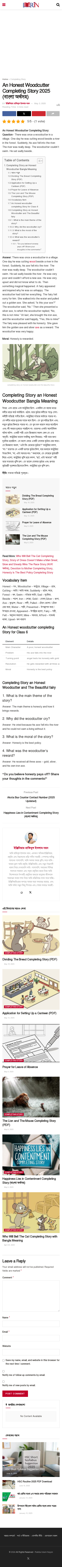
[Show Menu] (3, 4)
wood (32, 261)
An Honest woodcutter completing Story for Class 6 (24, 205)
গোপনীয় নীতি (37, 1536)
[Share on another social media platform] (53, 113)
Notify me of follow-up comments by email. (23, 1375)
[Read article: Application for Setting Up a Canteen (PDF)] (13, 513)
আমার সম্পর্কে (9, 1536)
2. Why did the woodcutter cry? (26, 227)
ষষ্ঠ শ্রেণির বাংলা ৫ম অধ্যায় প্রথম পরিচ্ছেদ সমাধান (37, 1493)
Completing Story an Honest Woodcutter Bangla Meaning (21, 167)
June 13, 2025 (11, 1474)
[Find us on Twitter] (28, 1559)
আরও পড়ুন (15, 173)
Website (6, 1346)
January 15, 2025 (25, 1513)
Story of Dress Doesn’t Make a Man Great (33, 560)
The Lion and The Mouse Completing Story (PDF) (23, 195)
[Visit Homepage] (31, 5)
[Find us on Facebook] (24, 1559)
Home (5, 79)
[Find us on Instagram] (36, 1559)
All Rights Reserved (24, 1552)
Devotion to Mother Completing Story (31, 568)
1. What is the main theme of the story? (26, 222)
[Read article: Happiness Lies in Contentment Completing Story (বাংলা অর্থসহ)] (31, 1154)
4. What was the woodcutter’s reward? (26, 239)
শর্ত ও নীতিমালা (23, 1536)
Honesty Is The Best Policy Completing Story (27, 572)
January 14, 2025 (25, 1498)
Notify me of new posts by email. (18, 1385)
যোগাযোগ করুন (51, 1536)
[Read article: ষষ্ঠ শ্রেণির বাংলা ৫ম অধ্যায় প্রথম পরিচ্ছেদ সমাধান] (8, 1496)
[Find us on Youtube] (32, 1559)
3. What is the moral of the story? (24, 232)
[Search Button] (58, 4)
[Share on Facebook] (9, 113)
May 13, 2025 (29, 516)
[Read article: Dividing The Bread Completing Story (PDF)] (13, 499)
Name (6, 1317)
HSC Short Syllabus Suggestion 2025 (25, 1469)
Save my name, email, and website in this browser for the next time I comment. (33, 1362)
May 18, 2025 (29, 503)
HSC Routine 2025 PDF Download (34, 1481)
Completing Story (18, 79)
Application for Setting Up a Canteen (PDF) (24, 185)
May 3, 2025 (40, 103)
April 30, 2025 (9, 1245)
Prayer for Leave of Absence (24, 189)
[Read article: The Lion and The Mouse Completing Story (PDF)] (13, 539)
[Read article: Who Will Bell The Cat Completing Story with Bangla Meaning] (31, 1212)
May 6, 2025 (28, 543)
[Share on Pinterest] (39, 113)
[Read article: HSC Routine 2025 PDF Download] (8, 1484)
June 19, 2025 (24, 1486)
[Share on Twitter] (24, 113)
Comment (8, 1277)
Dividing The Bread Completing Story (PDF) (26, 178)
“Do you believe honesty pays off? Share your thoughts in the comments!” (29, 247)
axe (37, 327)
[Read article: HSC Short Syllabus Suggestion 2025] (31, 1462)
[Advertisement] (31, 42)
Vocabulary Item (18, 200)
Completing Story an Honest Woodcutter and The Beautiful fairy (25, 213)
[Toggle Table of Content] (38, 160)
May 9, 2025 (28, 526)
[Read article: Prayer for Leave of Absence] (13, 526)
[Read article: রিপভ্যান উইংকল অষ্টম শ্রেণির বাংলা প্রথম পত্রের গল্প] (8, 1509)
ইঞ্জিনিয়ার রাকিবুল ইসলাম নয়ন (18, 103)
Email (6, 1331)
